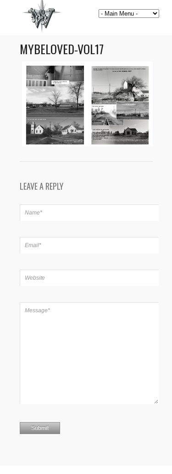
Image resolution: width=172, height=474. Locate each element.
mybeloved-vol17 (62, 49)
